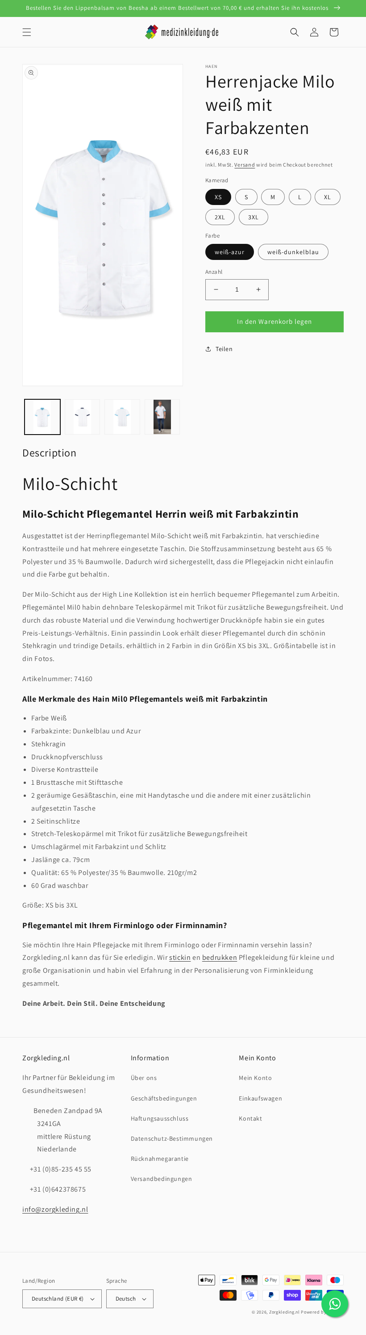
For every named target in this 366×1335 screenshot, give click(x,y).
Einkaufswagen (260, 1098)
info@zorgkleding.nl (55, 1209)
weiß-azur (230, 252)
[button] (27, 32)
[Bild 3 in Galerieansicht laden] (82, 417)
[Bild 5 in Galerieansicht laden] (162, 417)
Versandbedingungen (161, 1179)
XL (327, 197)
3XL (253, 217)
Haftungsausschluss (160, 1118)
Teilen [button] (224, 349)
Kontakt (250, 1118)
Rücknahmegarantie (160, 1159)
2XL (220, 217)
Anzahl (213, 272)
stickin (180, 957)
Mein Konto (255, 1078)
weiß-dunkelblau (293, 252)
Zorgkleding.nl (284, 1312)
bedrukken (219, 957)
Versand (244, 164)
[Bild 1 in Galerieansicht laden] (42, 417)
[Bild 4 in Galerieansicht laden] (122, 417)
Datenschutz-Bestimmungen (172, 1138)
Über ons (144, 1078)
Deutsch (126, 1298)
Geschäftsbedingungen (164, 1098)
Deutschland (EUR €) (58, 1298)
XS (218, 197)
